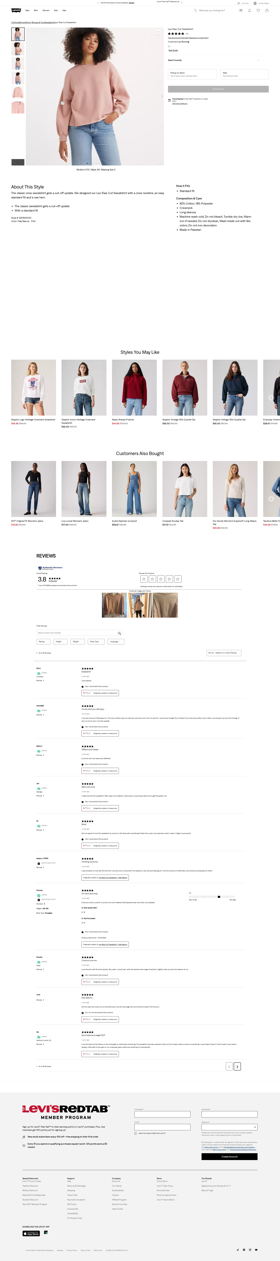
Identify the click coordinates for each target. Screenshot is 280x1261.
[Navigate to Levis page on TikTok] (238, 1250)
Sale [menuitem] (64, 10)
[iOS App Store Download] (31, 1233)
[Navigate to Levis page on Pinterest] (244, 1250)
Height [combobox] (58, 641)
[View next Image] (162, 96)
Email (136, 1122)
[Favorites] (258, 10)
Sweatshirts (50, 22)
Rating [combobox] (41, 641)
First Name (138, 1109)
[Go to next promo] (181, 2)
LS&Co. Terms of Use (211, 1147)
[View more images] (18, 162)
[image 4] (96, 163)
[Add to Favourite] (158, 32)
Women (22, 22)
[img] (255, 1127)
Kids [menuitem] (56, 10)
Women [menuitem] (46, 10)
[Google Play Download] (54, 1233)
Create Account (230, 1156)
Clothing (15, 22)
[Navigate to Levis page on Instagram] (250, 1250)
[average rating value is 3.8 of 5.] (177, 34)
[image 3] (93, 163)
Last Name (206, 1109)
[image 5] (99, 163)
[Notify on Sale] (249, 10)
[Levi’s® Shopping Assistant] (241, 10)
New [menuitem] (27, 10)
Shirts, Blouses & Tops (35, 22)
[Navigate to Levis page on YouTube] (256, 1250)
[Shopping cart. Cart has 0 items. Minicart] (267, 10)
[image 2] (90, 163)
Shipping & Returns (179, 104)
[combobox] (226, 653)
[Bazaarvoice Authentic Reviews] (50, 568)
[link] (60, 1250)
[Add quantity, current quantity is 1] (263, 60)
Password (205, 1122)
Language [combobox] (114, 641)
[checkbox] (136, 1133)
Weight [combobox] (76, 641)
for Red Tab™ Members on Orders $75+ (188, 38)
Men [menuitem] (36, 10)
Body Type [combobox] (94, 641)
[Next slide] (271, 398)
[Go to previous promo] (98, 2)
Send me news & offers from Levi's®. (152, 1133)
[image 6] (102, 163)
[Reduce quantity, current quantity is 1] (252, 60)
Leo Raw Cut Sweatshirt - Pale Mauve (113, 878)
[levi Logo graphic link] (16, 10)
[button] (173, 50)
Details (131, 3)
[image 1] (87, 163)
